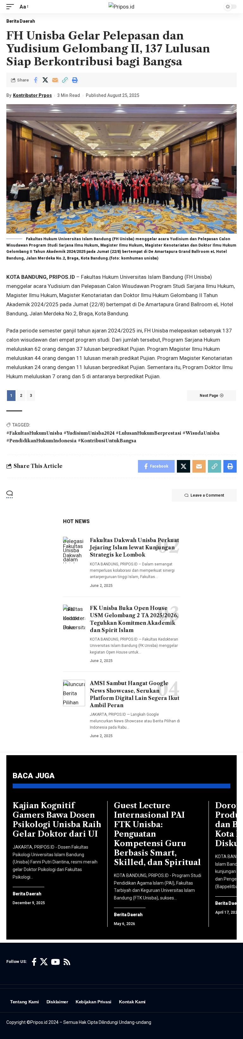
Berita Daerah (20, 21)
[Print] (74, 80)
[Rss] (66, 962)
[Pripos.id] (121, 6)
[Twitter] (43, 962)
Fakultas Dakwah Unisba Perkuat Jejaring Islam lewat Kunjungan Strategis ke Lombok (134, 547)
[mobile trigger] (11, 6)
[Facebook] (34, 962)
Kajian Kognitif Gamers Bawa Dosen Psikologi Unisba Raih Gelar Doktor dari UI (57, 820)
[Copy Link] (64, 80)
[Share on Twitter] (45, 80)
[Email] (55, 80)
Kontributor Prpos (32, 95)
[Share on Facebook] (35, 80)
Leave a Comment (207, 495)
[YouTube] (55, 962)
